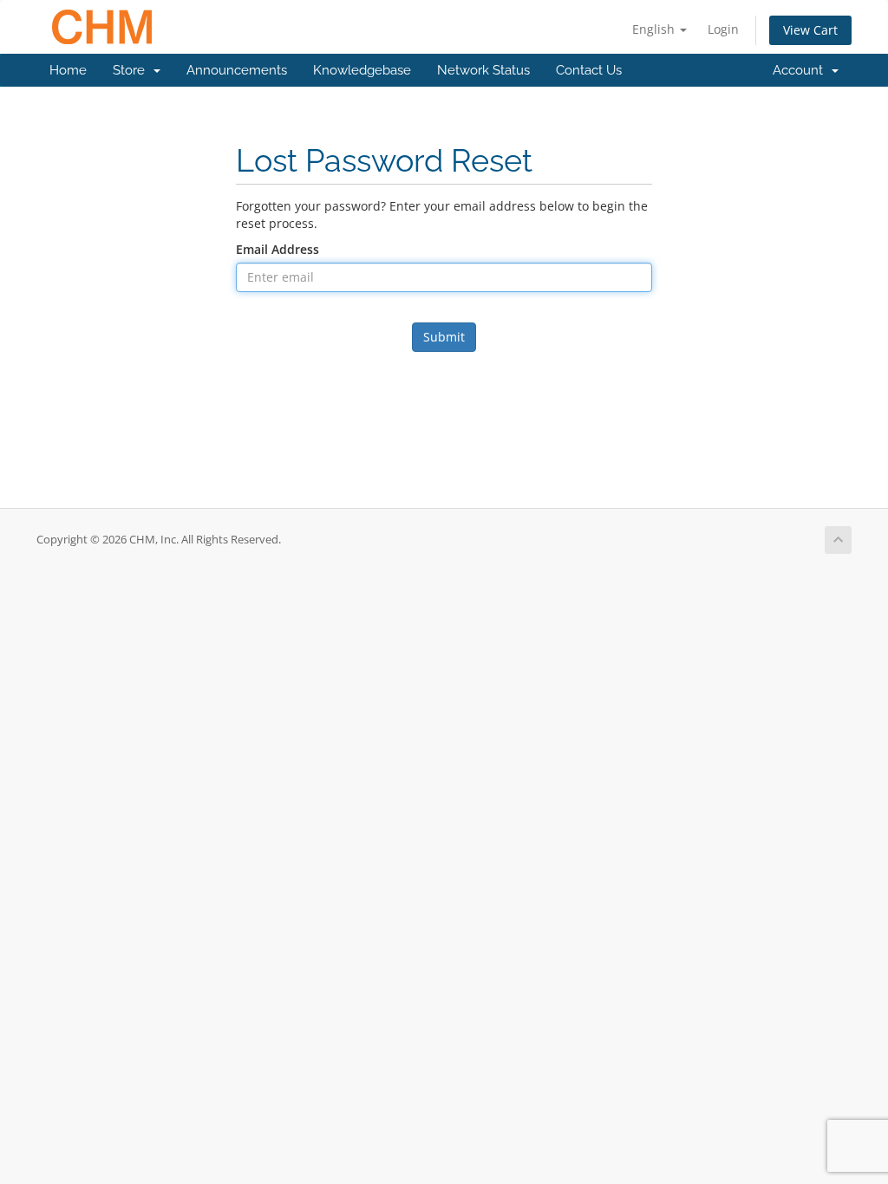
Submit (444, 337)
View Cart (810, 30)
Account (801, 70)
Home (68, 70)
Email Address (277, 249)
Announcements (236, 70)
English (655, 29)
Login (723, 29)
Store (132, 70)
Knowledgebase (362, 70)
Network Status (483, 70)
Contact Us (589, 70)
